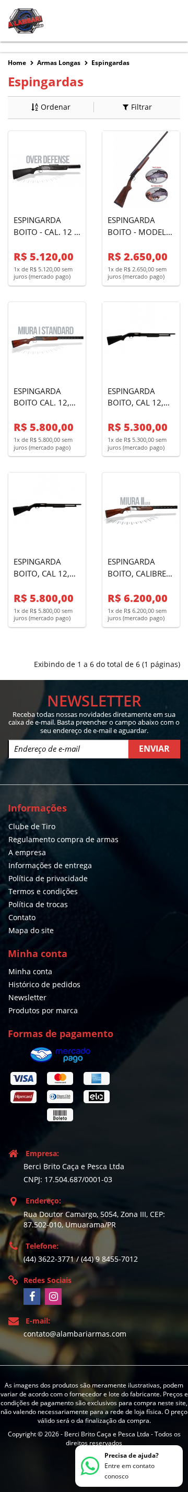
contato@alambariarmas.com (75, 1334)
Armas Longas (58, 62)
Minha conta (30, 971)
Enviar (154, 748)
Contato (22, 917)
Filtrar (141, 107)
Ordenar (55, 107)
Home (17, 62)
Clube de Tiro (31, 826)
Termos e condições (43, 891)
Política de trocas (38, 904)
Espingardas (110, 62)
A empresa (27, 852)
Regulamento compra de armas (63, 839)
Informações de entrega (50, 865)
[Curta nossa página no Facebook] (32, 1296)
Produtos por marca (43, 1010)
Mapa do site (31, 930)
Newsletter (27, 997)
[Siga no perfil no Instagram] (53, 1296)
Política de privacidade (48, 878)
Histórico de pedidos (44, 984)
